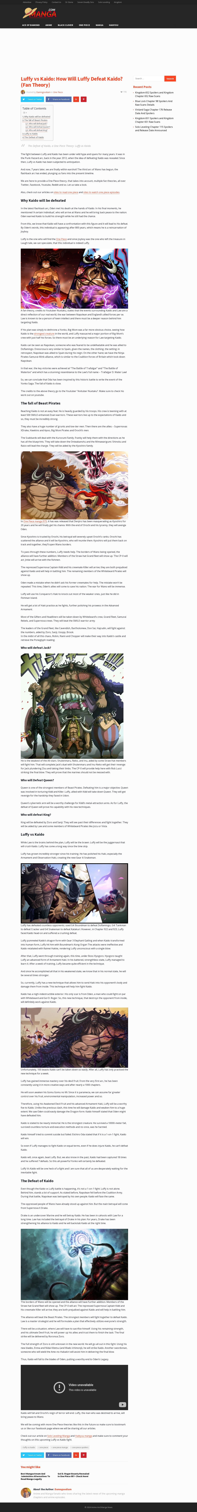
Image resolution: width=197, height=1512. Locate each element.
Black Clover (65, 25)
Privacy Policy (41, 2)
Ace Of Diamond (31, 25)
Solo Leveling (104, 2)
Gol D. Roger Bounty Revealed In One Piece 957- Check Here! (73, 1475)
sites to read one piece (66, 192)
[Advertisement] (98, 50)
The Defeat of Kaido (34, 137)
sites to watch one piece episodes (101, 192)
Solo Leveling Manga (58, 1435)
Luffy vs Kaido (31, 133)
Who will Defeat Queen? (39, 127)
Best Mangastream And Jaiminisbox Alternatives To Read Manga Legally (35, 1476)
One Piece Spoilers (80, 1447)
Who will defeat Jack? (38, 123)
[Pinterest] (84, 99)
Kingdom (118, 2)
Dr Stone (69, 2)
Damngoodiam (43, 92)
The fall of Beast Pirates (35, 120)
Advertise (27, 2)
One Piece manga (60, 1447)
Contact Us (56, 2)
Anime (48, 25)
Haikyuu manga (83, 1435)
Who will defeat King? (38, 130)
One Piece (84, 25)
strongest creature (44, 333)
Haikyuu (113, 25)
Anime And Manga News (101, 1507)
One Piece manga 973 (35, 521)
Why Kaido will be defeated (37, 116)
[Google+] (76, 99)
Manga (99, 25)
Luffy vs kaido (29, 1447)
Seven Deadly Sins (85, 2)
